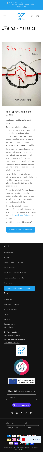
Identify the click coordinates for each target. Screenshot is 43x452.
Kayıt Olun (8, 299)
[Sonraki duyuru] (39, 4)
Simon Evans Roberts (21, 215)
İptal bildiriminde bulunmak (19, 288)
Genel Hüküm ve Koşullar (13, 263)
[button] (4, 16)
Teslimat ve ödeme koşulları (14, 278)
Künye (6, 258)
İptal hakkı (8, 283)
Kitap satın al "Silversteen (20, 230)
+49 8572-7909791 (12, 343)
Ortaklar (7, 314)
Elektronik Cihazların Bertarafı (15, 273)
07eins (11, 447)
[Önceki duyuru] (4, 4)
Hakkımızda (8, 253)
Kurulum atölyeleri (11, 309)
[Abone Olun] (34, 397)
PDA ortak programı (11, 304)
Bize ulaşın (8, 327)
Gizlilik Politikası (10, 268)
